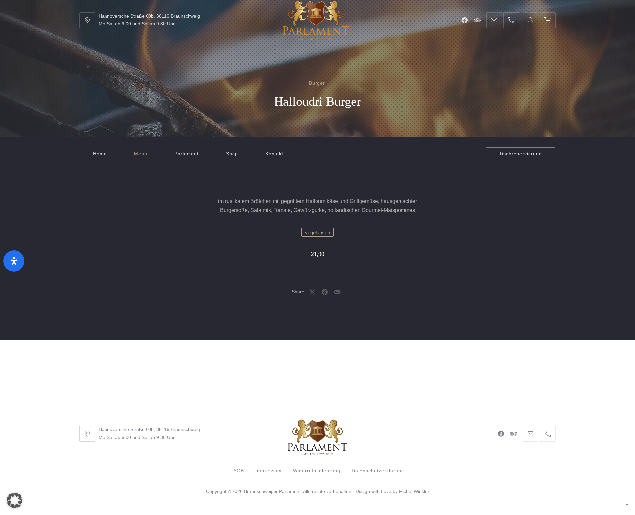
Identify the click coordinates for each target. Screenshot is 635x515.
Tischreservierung (520, 153)
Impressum (268, 470)
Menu (140, 153)
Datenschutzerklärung (378, 470)
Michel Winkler (414, 491)
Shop (232, 153)
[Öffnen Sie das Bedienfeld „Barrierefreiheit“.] (13, 261)
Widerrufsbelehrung (316, 470)
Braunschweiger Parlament (272, 491)
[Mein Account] (530, 20)
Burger (317, 83)
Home (100, 153)
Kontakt (274, 153)
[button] (14, 500)
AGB (238, 470)
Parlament (186, 153)
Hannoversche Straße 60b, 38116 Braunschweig (149, 16)
